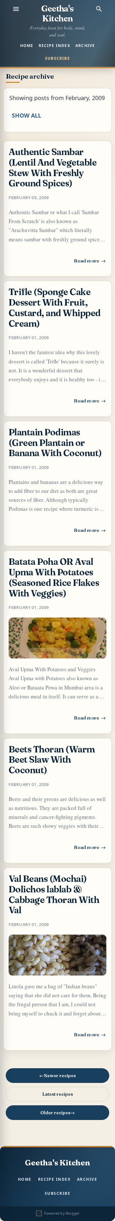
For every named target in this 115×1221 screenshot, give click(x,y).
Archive (85, 45)
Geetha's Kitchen (57, 14)
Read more (90, 263)
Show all (26, 115)
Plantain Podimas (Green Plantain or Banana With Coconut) (55, 443)
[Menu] (16, 9)
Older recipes (55, 1113)
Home (27, 45)
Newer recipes (60, 1075)
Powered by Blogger (61, 1213)
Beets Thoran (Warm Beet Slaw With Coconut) (52, 760)
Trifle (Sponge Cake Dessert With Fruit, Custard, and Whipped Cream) (55, 307)
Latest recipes (57, 1094)
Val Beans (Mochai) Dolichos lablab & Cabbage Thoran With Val (54, 894)
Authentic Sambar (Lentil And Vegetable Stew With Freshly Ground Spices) (52, 167)
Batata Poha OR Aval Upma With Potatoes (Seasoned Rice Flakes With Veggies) (54, 577)
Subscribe (57, 58)
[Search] (99, 9)
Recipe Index (54, 45)
